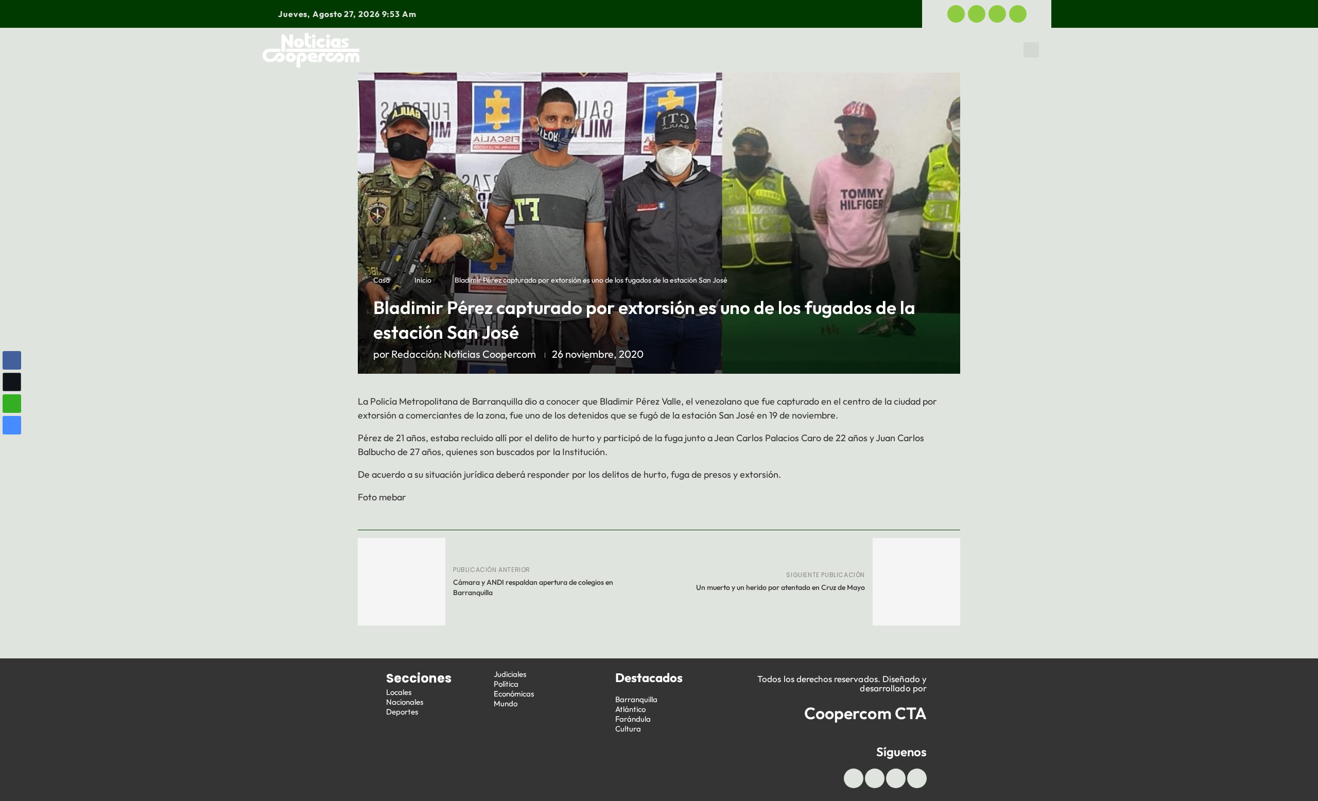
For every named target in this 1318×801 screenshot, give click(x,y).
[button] (1031, 50)
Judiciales (658, 50)
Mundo (957, 50)
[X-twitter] (976, 14)
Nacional (514, 50)
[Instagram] (1018, 14)
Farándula (633, 719)
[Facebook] (956, 14)
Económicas (802, 50)
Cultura (628, 729)
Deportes (584, 50)
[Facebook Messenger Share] (12, 425)
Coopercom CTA (865, 713)
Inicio (400, 50)
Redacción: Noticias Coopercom (463, 353)
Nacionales (404, 702)
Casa (381, 280)
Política (728, 50)
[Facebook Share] (12, 360)
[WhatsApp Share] (12, 403)
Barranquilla (636, 699)
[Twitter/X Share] (12, 382)
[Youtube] (997, 14)
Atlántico (630, 709)
